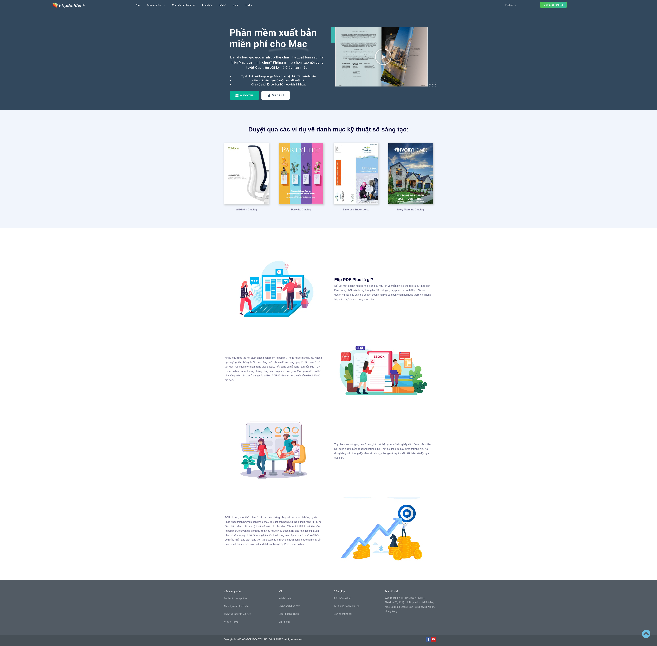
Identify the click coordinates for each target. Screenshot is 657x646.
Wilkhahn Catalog (246, 209)
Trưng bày (207, 5)
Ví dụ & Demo (231, 622)
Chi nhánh (284, 621)
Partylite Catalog (301, 209)
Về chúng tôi (285, 598)
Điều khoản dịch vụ (289, 613)
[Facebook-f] (428, 639)
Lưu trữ (222, 5)
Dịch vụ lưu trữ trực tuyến (237, 614)
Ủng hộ (248, 5)
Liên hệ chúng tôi (343, 613)
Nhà (138, 5)
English (509, 5)
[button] (383, 56)
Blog (235, 5)
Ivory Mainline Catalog (410, 209)
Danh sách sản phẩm (235, 598)
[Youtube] (433, 639)
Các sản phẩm (154, 5)
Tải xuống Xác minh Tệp (346, 606)
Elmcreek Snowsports (356, 209)
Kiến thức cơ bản (342, 598)
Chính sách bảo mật (289, 606)
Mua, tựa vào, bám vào (183, 5)
